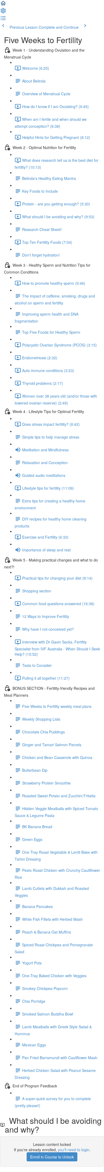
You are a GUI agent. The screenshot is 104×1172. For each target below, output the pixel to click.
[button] (3, 4)
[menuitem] (3, 12)
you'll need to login (73, 1149)
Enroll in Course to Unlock (52, 1156)
